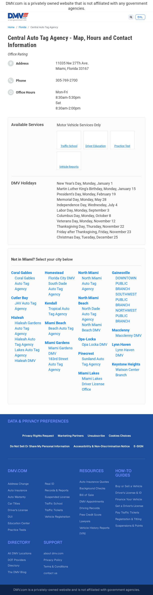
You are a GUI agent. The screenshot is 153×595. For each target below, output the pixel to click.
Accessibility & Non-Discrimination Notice (102, 446)
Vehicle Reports (68, 166)
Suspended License (57, 497)
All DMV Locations (19, 553)
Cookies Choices (120, 435)
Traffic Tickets (54, 510)
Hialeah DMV (25, 361)
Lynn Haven (121, 344)
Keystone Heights (126, 364)
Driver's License (18, 510)
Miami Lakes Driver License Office (93, 383)
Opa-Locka (87, 339)
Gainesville (121, 273)
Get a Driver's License (129, 506)
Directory (19, 542)
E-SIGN (138, 446)
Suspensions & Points (129, 525)
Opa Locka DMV (94, 344)
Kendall (51, 303)
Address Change (18, 484)
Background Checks (92, 488)
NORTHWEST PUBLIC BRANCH (126, 315)
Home (11, 27)
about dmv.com (53, 553)
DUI (10, 516)
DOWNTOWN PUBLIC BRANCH (126, 283)
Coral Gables (21, 273)
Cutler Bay (19, 298)
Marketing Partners (71, 435)
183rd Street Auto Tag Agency (58, 364)
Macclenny (120, 330)
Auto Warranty (17, 497)
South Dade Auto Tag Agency (57, 288)
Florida (22, 27)
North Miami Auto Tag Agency (92, 283)
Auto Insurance (17, 490)
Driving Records (89, 508)
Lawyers (84, 521)
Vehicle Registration (57, 516)
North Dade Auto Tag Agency (91, 313)
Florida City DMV (61, 278)
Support (53, 542)
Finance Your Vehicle (128, 499)
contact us (50, 573)
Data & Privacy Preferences (38, 421)
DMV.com (17, 471)
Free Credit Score (90, 514)
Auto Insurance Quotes (94, 482)
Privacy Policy (53, 560)
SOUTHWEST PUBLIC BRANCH (126, 299)
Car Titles (14, 503)
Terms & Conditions (56, 566)
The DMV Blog (17, 572)
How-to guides (123, 473)
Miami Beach (55, 323)
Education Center (19, 523)
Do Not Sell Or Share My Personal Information (40, 446)
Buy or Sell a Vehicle (128, 486)
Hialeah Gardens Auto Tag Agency (28, 328)
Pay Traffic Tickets (127, 512)
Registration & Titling (128, 519)
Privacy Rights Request (38, 435)
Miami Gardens (57, 343)
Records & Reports (56, 490)
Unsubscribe (96, 435)
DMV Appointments (91, 501)
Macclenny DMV (128, 335)
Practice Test (122, 146)
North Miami (88, 273)
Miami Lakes (88, 373)
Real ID (49, 484)
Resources (91, 471)
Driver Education (95, 146)
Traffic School (69, 146)
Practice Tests (17, 530)
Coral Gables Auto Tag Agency (25, 283)
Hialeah (17, 317)
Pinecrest (86, 353)
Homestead (54, 273)
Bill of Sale (86, 495)
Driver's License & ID (128, 493)
